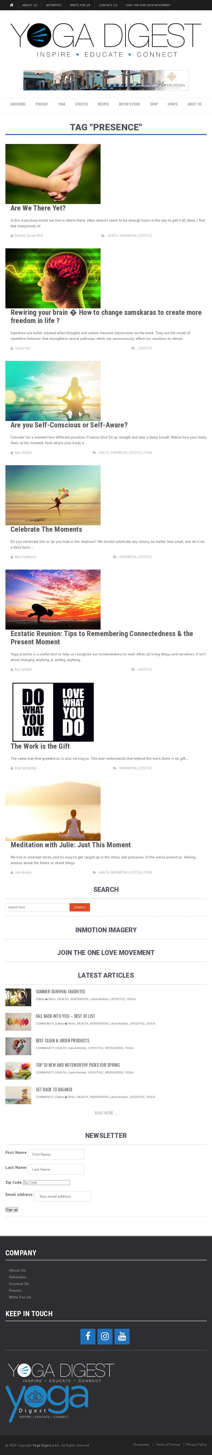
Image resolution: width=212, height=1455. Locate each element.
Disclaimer (141, 1444)
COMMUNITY (45, 1023)
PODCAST (42, 104)
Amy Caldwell (23, 669)
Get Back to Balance (54, 1089)
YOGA (61, 104)
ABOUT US (194, 104)
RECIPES (103, 104)
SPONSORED (114, 1048)
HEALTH (113, 236)
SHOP (154, 104)
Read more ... (106, 1113)
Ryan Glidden (23, 452)
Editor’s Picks (129, 104)
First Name (16, 1152)
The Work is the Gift (40, 746)
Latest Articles (99, 999)
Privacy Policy (196, 1444)
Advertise (53, 5)
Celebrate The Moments (46, 529)
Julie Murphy (23, 872)
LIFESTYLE (81, 104)
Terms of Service (167, 1444)
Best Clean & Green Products (62, 1040)
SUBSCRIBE (18, 104)
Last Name (16, 1167)
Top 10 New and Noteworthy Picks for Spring (78, 1065)
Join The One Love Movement (148, 5)
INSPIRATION (127, 236)
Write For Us (80, 5)
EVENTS (173, 104)
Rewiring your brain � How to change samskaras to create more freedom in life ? (106, 316)
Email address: (19, 1194)
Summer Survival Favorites (60, 991)
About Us (29, 5)
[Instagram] (104, 1336)
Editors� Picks (46, 999)
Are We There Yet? (38, 208)
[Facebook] (87, 1336)
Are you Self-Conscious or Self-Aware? (69, 425)
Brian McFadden (26, 768)
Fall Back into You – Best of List (65, 1016)
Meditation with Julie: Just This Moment (71, 845)
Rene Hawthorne (25, 557)
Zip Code (13, 1182)
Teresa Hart (22, 348)
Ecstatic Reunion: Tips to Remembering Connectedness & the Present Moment (102, 637)
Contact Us (108, 5)
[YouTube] (122, 1336)
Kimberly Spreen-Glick (29, 236)
